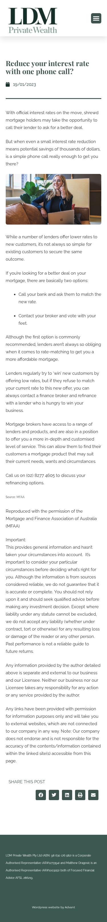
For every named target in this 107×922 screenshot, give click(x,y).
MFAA (21, 497)
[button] (96, 18)
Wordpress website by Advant (53, 907)
